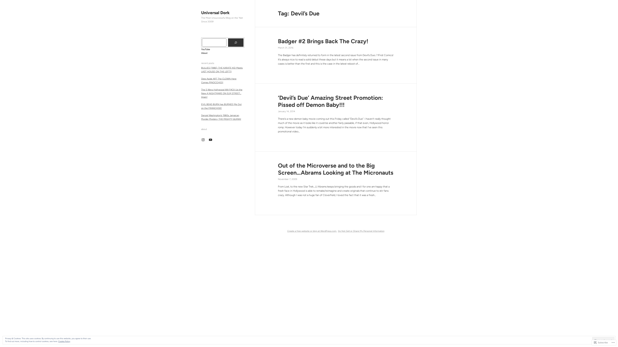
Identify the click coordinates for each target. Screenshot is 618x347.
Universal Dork (215, 12)
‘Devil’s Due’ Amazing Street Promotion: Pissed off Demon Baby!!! (330, 101)
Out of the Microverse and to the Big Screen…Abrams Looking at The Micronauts (335, 169)
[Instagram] (203, 140)
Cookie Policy (64, 341)
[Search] (235, 42)
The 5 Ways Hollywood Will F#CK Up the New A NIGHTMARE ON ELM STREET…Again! (221, 93)
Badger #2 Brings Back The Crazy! (323, 41)
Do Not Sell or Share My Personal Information (361, 231)
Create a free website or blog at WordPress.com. (312, 231)
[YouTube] (210, 140)
